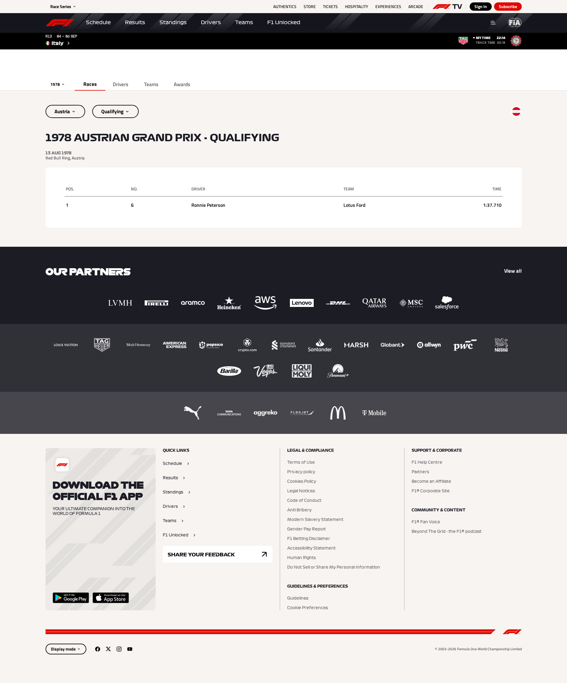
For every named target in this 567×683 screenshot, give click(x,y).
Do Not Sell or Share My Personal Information (333, 567)
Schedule (98, 22)
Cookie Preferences (307, 608)
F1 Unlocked (283, 22)
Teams (244, 22)
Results (135, 22)
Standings (173, 22)
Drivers (211, 22)
